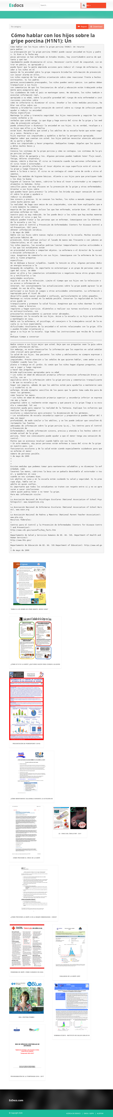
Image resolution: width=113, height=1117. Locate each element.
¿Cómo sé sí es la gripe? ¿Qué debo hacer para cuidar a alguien (35, 664)
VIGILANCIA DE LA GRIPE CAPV (70, 976)
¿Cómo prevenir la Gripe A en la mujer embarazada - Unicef (34, 917)
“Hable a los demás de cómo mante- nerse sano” (29, 609)
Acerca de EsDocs (73, 1113)
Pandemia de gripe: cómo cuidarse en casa (27, 972)
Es (16, 5)
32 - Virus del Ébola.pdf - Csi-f (70, 833)
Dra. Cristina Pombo (26, 1017)
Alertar (100, 1113)
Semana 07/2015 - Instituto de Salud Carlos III (71, 1035)
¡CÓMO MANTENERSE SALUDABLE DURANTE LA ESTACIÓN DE (32, 799)
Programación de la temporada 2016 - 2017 (27, 1076)
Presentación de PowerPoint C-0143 (26, 743)
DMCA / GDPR (89, 1113)
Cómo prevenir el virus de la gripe (26, 858)
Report (83, 26)
